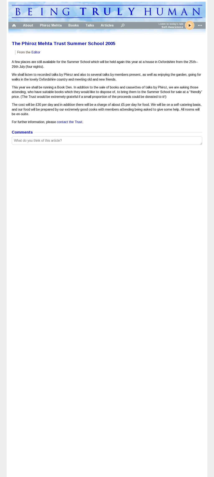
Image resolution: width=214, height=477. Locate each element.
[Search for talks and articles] (122, 25)
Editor (35, 52)
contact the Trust (69, 122)
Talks (89, 25)
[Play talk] (189, 25)
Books (73, 25)
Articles (107, 25)
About (28, 25)
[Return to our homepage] (107, 16)
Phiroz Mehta (51, 25)
